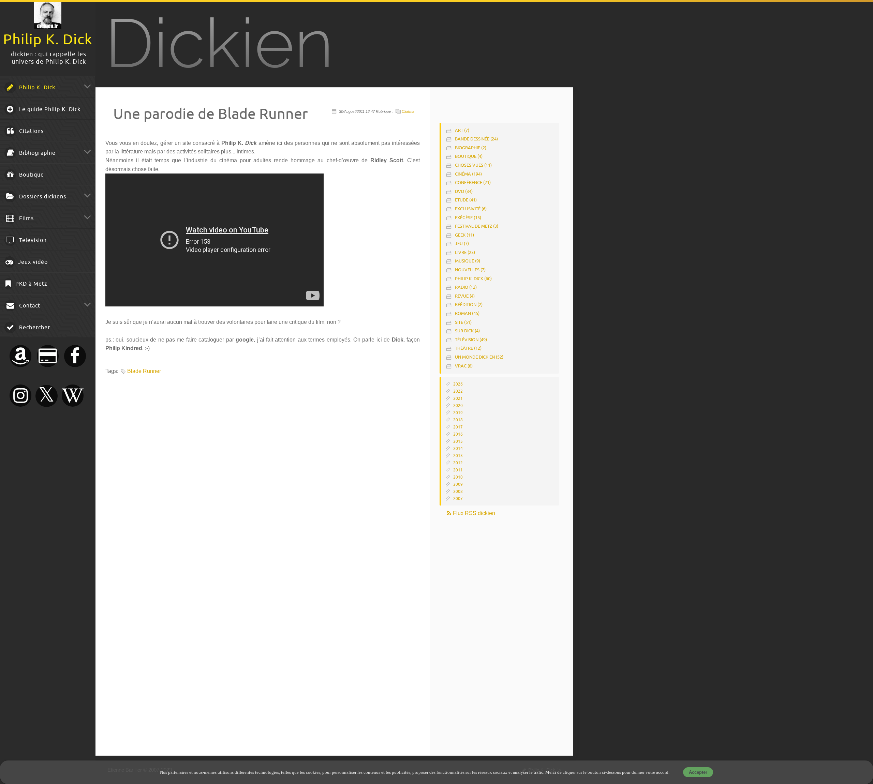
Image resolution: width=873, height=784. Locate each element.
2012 (458, 463)
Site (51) (463, 322)
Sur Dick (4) (467, 331)
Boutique (30, 174)
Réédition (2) (469, 304)
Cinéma (408, 111)
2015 (458, 441)
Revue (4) (465, 296)
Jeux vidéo (32, 262)
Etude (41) (466, 200)
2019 (458, 413)
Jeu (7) (462, 243)
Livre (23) (465, 252)
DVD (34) (464, 191)
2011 (458, 470)
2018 (458, 420)
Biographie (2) (470, 148)
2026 (458, 384)
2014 (458, 448)
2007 (458, 498)
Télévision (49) (471, 340)
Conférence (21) (473, 182)
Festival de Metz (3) (476, 226)
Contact (28, 305)
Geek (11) (464, 235)
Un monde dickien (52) (479, 357)
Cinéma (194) (468, 174)
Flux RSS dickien (473, 513)
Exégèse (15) (468, 218)
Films (25, 218)
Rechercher (33, 327)
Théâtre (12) (468, 348)
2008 (458, 491)
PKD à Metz (30, 284)
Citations (30, 131)
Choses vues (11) (473, 165)
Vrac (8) (464, 366)
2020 (458, 405)
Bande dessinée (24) (476, 139)
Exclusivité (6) (471, 209)
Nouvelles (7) (470, 270)
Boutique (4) (469, 156)
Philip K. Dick (36, 87)
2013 (458, 455)
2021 (458, 398)
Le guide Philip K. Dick (48, 109)
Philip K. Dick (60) (473, 279)
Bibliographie (36, 153)
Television (32, 240)
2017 (458, 427)
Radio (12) (466, 287)
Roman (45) (467, 313)
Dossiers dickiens (41, 196)
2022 (458, 391)
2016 (458, 434)
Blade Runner (144, 371)
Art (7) (462, 130)
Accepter (698, 772)
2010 (458, 477)
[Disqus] (261, 471)
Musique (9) (467, 261)
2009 (458, 484)
